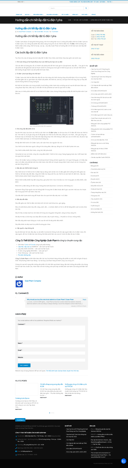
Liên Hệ (93, 14)
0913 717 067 (95, 49)
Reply (84, 299)
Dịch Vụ (27, 14)
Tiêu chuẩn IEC (95, 199)
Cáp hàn (20, 247)
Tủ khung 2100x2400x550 (98, 106)
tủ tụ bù (32, 245)
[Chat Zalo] (123, 461)
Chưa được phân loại (97, 169)
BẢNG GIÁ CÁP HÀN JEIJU (98, 154)
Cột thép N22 (95, 82)
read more (18, 409)
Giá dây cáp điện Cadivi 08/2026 (100, 157)
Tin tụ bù (46, 31)
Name (20, 343)
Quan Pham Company (25, 31)
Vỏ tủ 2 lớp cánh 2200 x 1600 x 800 (101, 94)
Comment (21, 324)
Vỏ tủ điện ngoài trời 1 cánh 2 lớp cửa (101, 115)
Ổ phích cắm (94, 182)
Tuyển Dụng (94, 205)
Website (20, 357)
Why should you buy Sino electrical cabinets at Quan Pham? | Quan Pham (50, 299)
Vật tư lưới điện (38, 31)
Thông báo (94, 195)
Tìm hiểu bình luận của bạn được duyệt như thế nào (62, 371)
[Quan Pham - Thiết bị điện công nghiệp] (20, 8)
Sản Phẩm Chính (38, 14)
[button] (49, 413)
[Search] (86, 8)
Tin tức (109, 2)
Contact (20, 420)
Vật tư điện (65, 14)
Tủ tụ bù (96, 2)
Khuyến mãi (94, 179)
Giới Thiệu (84, 14)
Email (20, 350)
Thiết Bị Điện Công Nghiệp (31, 432)
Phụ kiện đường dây (87, 2)
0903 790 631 (101, 39)
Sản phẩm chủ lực (96, 186)
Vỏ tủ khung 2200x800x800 (99, 103)
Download (94, 176)
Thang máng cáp (74, 2)
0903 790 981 (100, 37)
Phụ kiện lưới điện (52, 14)
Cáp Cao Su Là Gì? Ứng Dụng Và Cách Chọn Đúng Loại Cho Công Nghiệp (100, 71)
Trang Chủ (19, 14)
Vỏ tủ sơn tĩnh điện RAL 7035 (99, 140)
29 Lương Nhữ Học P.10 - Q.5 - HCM (34, 444)
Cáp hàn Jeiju (96, 444)
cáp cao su (27, 247)
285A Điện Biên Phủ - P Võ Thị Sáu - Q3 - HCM (38, 436)
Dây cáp (93, 172)
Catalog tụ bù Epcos (22, 398)
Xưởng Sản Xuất (95, 212)
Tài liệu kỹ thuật (95, 189)
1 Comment (55, 31)
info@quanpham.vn (26, 451)
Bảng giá (75, 14)
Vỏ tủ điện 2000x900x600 (99, 91)
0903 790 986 (100, 35)
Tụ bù (26, 245)
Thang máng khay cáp (97, 192)
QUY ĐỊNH (102, 2)
